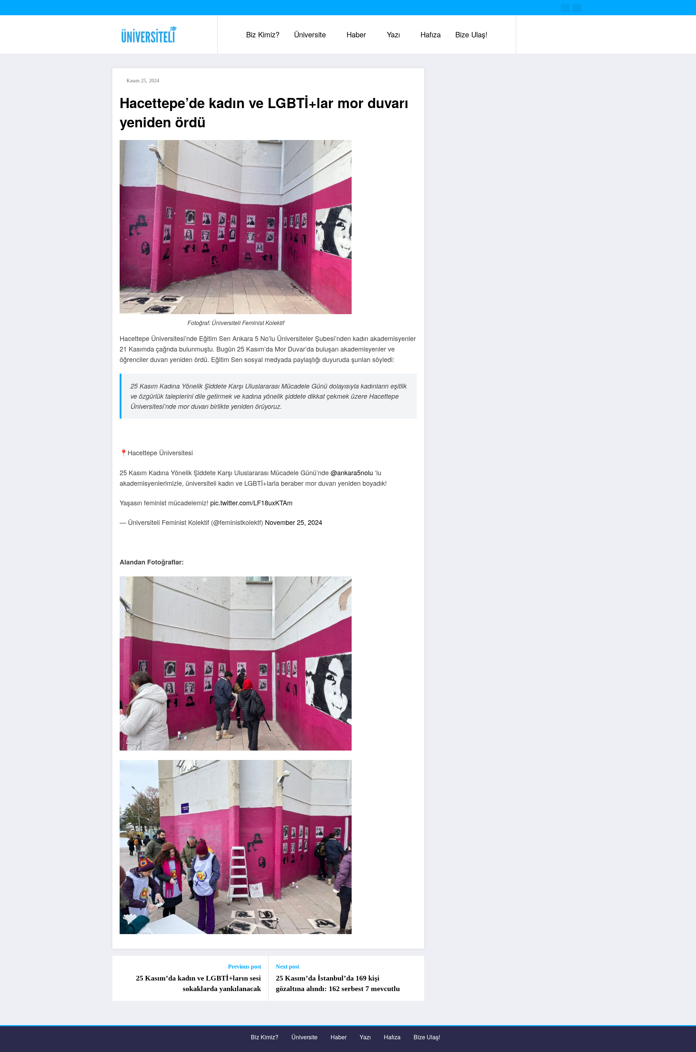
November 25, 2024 (293, 522)
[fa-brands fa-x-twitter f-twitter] (565, 8)
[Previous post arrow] (122, 978)
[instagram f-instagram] (576, 8)
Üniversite (310, 34)
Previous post (244, 966)
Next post (287, 966)
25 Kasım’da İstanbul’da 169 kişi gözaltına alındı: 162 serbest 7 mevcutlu (338, 983)
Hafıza (430, 34)
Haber (356, 34)
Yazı (393, 34)
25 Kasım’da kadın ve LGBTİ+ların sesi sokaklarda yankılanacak (198, 983)
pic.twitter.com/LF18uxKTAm (251, 502)
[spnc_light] (542, 34)
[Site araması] (528, 34)
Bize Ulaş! (471, 34)
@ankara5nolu (352, 472)
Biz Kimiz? (262, 34)
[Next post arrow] (414, 978)
